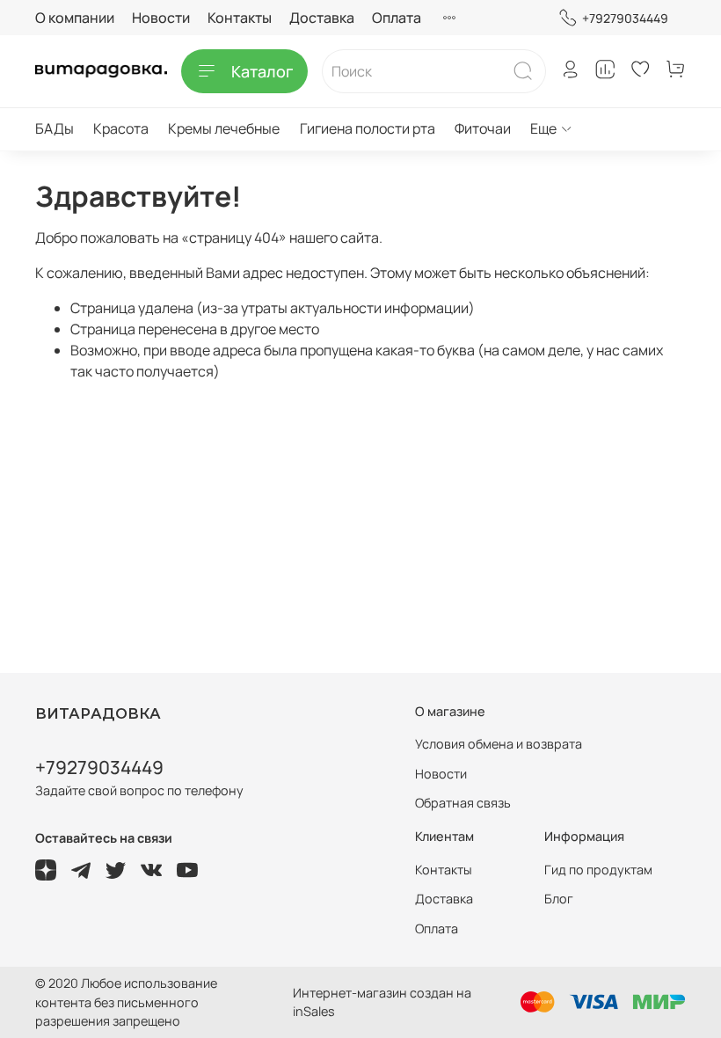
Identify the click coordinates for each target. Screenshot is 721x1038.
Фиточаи (483, 128)
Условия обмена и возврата (498, 743)
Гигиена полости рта (367, 128)
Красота (121, 128)
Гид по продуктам (598, 869)
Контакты (240, 17)
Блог (558, 898)
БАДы (54, 128)
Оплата (396, 17)
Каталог (262, 71)
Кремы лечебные (224, 128)
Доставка (321, 17)
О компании (74, 17)
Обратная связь (463, 802)
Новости (161, 17)
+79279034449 (625, 18)
